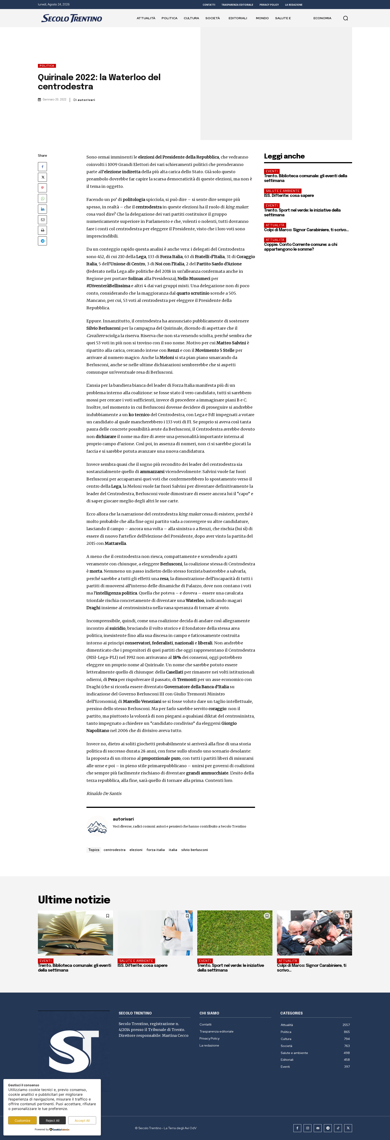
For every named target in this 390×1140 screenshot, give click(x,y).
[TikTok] (338, 1128)
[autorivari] (97, 826)
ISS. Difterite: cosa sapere (289, 196)
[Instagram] (307, 1128)
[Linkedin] (42, 209)
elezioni (136, 849)
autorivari (86, 100)
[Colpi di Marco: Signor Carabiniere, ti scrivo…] (314, 933)
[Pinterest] (42, 187)
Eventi (272, 171)
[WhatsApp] (42, 198)
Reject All (52, 1120)
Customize (22, 1120)
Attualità (275, 225)
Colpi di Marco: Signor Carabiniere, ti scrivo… (306, 230)
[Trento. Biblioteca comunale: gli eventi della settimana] (75, 933)
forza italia (155, 849)
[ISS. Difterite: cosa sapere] (155, 933)
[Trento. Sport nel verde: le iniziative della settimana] (234, 933)
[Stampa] (42, 230)
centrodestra (114, 849)
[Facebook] (42, 166)
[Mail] (318, 1128)
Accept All (82, 1120)
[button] (345, 18)
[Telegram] (42, 240)
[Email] (42, 219)
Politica (47, 65)
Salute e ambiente (283, 191)
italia (173, 849)
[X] (42, 177)
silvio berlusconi (194, 849)
